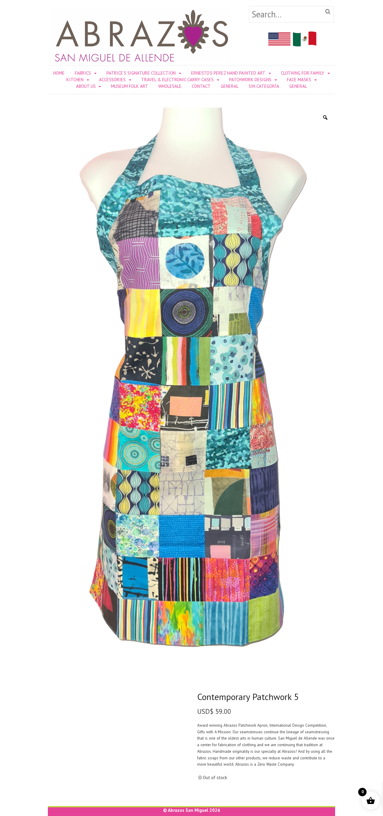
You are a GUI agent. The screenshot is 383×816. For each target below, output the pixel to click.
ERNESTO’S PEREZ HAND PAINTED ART (228, 73)
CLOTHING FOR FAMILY (302, 73)
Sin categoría (264, 86)
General (229, 86)
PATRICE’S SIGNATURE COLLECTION (141, 73)
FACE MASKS (299, 79)
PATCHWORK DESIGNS (250, 79)
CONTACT (201, 86)
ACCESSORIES (112, 79)
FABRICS (83, 73)
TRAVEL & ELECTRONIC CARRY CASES (177, 79)
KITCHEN (74, 79)
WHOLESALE (170, 86)
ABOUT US (86, 86)
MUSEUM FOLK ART (129, 86)
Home (59, 73)
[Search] (328, 12)
